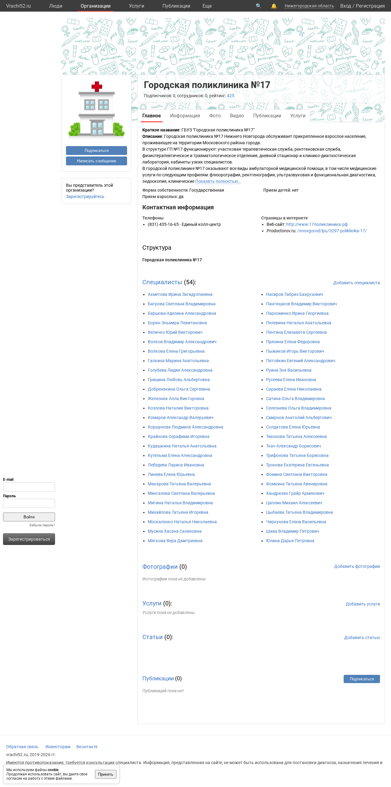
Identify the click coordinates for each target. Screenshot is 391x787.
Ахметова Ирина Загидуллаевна (180, 294)
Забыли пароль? (42, 525)
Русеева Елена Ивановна (291, 379)
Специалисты (162, 282)
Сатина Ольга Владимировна (295, 398)
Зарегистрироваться (29, 539)
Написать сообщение (96, 161)
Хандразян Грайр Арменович (295, 493)
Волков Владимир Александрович (182, 341)
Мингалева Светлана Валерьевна (181, 493)
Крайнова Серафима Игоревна (179, 436)
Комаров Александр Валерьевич (181, 417)
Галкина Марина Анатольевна (178, 360)
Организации (96, 6)
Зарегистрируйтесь (85, 196)
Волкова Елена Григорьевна (176, 351)
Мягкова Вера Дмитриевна (175, 540)
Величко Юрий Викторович (175, 332)
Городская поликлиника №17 (172, 259)
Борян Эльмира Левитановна (177, 322)
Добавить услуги (363, 603)
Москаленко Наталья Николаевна (182, 521)
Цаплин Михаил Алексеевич (294, 502)
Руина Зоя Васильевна (289, 370)
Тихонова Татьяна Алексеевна (296, 436)
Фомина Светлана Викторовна (296, 474)
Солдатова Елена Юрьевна (293, 427)
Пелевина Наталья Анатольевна (298, 322)
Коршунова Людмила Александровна (185, 427)
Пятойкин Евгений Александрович (300, 360)
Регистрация (370, 6)
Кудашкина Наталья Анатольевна (182, 445)
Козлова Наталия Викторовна (178, 408)
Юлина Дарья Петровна (290, 540)
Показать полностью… (218, 181)
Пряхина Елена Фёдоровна (293, 341)
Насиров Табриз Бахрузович (294, 294)
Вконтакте (86, 746)
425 (230, 95)
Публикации (176, 6)
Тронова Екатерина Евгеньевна (297, 464)
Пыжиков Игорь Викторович (295, 351)
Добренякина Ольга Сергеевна (179, 389)
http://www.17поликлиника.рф (317, 224)
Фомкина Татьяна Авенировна (296, 483)
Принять (105, 774)
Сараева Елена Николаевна (294, 389)
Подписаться (97, 150)
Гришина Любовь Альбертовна (179, 379)
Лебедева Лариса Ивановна (176, 464)
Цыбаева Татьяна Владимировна (299, 512)
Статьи (152, 637)
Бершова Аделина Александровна (182, 313)
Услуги (136, 6)
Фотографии (160, 566)
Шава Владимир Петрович (292, 531)
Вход (345, 6)
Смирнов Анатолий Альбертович (299, 417)
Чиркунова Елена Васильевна (296, 521)
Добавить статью (362, 637)
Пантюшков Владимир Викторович (301, 303)
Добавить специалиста (356, 282)
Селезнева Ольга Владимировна (298, 408)
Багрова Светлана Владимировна (182, 303)
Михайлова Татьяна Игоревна (178, 512)
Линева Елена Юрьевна (171, 474)
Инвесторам (58, 746)
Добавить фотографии (357, 566)
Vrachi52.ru (18, 6)
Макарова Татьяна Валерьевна (179, 483)
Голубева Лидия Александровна (180, 370)
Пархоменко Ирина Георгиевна (297, 313)
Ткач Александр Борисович (293, 445)
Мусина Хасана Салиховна (175, 531)
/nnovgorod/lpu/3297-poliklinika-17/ (332, 230)
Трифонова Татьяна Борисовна (297, 455)
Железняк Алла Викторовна (176, 398)
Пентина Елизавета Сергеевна (296, 332)
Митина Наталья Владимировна (180, 502)
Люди (55, 6)
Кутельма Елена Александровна (180, 455)
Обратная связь (22, 746)
